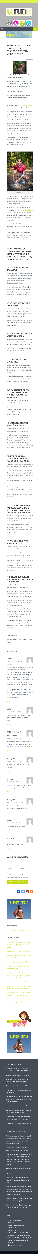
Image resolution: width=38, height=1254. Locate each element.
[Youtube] (27, 891)
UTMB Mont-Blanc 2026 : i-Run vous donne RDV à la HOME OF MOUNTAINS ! (18, 944)
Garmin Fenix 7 (12, 1227)
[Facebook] (18, 891)
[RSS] (31, 891)
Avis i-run (11, 1222)
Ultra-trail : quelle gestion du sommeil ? (19, 951)
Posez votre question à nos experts (18, 930)
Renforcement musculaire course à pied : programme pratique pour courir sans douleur (19, 1138)
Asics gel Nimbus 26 (14, 1220)
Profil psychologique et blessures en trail (18, 1123)
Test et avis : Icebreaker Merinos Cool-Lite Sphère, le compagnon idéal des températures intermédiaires (18, 975)
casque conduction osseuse (16, 1225)
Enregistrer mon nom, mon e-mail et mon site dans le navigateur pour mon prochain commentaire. (19, 876)
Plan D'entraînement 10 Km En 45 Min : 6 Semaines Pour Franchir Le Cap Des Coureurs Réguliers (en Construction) (19, 1157)
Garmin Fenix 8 (12, 1230)
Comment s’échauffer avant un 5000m (19, 962)
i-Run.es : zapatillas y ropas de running (20, 1237)
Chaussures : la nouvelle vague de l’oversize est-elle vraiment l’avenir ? (17, 1180)
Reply (8, 701)
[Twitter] (23, 891)
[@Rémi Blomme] (20, 171)
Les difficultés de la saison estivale (17, 982)
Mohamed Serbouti (27, 105)
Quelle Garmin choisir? (15, 1245)
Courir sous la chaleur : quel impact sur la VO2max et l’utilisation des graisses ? (19, 995)
